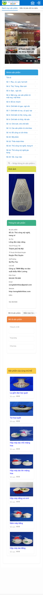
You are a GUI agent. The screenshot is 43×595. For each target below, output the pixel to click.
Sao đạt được (13, 302)
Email (11, 282)
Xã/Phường (12, 259)
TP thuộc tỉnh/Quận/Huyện (17, 252)
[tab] (10, 8)
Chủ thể (11, 266)
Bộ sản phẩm (13, 230)
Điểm (10, 295)
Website (11, 288)
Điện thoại (12, 275)
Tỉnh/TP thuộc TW (14, 246)
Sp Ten (11, 239)
